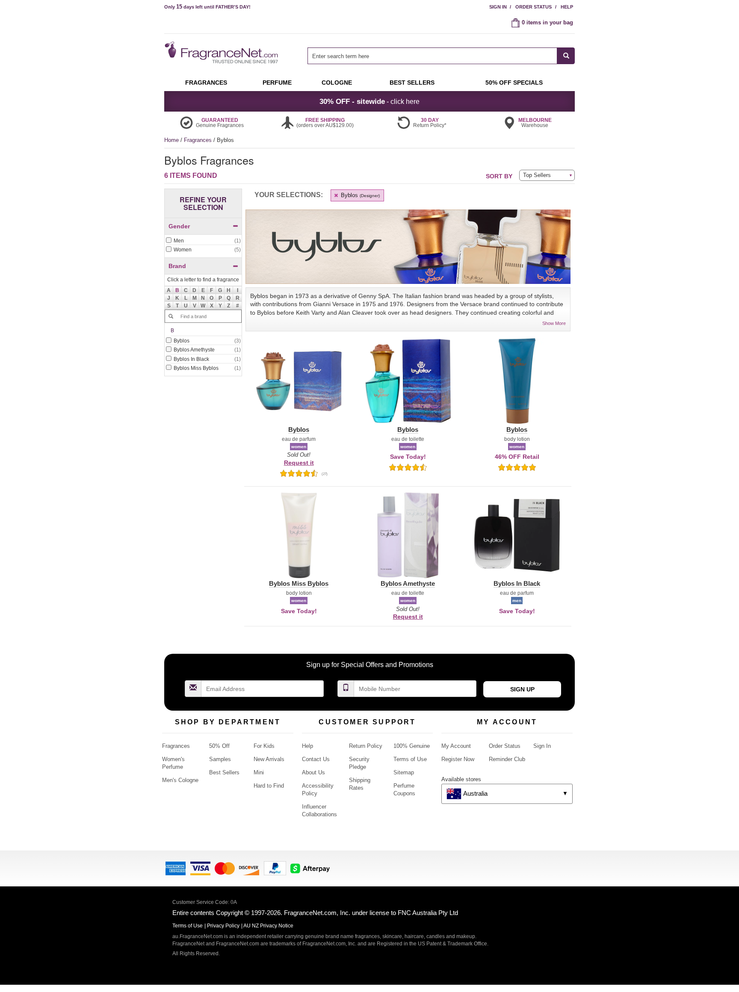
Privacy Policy (223, 926)
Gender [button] (179, 226)
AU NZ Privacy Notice (268, 926)
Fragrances (198, 140)
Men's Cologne (180, 780)
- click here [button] (369, 101)
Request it (299, 462)
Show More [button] (554, 323)
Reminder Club (507, 759)
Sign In (498, 6)
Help (567, 6)
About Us (313, 772)
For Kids (264, 746)
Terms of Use (410, 759)
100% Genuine (411, 746)
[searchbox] (432, 55)
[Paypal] (275, 867)
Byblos (359, 195)
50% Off (219, 746)
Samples (220, 759)
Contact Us (316, 759)
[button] (177, 290)
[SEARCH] (566, 55)
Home (171, 140)
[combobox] (441, 55)
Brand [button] (177, 266)
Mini (259, 772)
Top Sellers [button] (537, 175)
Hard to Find (269, 785)
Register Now (457, 759)
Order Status (533, 6)
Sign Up (522, 689)
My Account (456, 746)
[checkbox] (203, 241)
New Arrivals (269, 759)
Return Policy (365, 746)
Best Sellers (224, 772)
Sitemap (403, 772)
